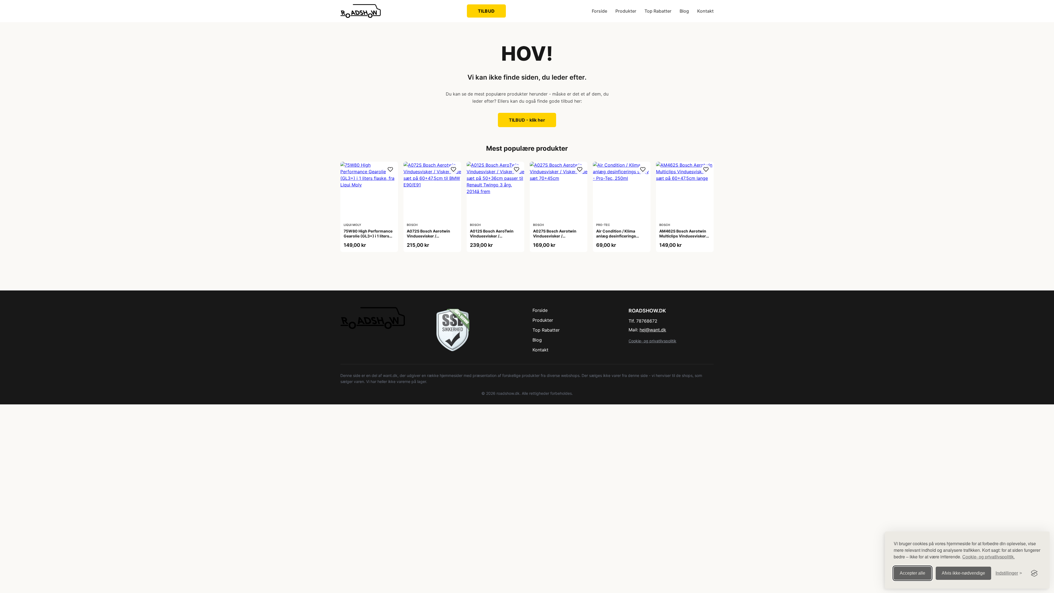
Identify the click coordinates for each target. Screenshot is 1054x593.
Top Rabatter (657, 11)
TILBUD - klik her (527, 120)
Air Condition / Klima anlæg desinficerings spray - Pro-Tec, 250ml (618, 236)
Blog (684, 11)
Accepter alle (912, 573)
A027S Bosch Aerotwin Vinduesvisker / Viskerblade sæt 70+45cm (558, 236)
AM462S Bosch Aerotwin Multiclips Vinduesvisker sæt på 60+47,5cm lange (682, 236)
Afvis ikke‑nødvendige (963, 573)
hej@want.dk (653, 329)
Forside (599, 11)
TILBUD (486, 11)
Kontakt (705, 11)
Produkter (625, 11)
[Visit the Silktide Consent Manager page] (1034, 573)
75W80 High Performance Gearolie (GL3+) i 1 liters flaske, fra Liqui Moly (368, 236)
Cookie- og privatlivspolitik (652, 341)
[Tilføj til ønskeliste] (390, 169)
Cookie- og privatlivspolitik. (988, 556)
